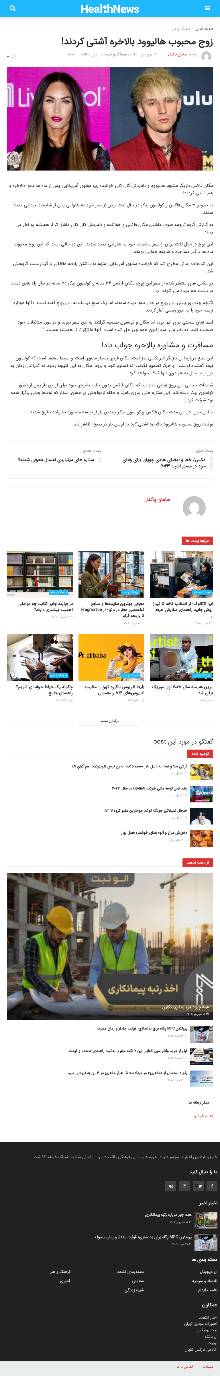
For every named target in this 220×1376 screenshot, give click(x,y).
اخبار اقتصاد (208, 1317)
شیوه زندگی (134, 1290)
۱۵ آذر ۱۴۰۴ (134, 700)
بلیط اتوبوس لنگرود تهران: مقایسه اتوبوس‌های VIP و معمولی (114, 690)
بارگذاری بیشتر (110, 721)
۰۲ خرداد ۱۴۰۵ (61, 617)
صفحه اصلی (204, 29)
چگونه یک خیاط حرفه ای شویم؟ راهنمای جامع (44, 690)
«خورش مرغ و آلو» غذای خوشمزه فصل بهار (154, 833)
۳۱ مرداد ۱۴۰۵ (176, 1036)
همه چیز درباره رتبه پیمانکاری (185, 1007)
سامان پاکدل (177, 54)
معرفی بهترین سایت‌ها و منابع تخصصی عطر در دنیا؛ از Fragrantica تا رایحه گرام (112, 609)
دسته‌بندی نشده (130, 1272)
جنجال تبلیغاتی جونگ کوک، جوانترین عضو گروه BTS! (146, 811)
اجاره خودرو (203, 1116)
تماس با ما (185, 1367)
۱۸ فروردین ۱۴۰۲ (145, 54)
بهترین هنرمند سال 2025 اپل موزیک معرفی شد (184, 690)
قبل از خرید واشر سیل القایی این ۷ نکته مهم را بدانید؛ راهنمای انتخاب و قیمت (128, 1051)
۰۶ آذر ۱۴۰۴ (63, 700)
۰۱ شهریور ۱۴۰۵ (196, 1014)
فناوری (65, 1281)
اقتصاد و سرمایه (204, 1281)
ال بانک (211, 1337)
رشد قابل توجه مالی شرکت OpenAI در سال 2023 (149, 788)
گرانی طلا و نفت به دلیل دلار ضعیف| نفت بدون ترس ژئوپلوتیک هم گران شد (129, 766)
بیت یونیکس (207, 1330)
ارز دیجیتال (208, 1272)
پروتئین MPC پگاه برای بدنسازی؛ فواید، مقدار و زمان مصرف (142, 1028)
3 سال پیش (176, 773)
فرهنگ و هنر (181, 29)
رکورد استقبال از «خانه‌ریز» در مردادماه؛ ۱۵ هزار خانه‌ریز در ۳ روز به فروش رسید (127, 1073)
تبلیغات (207, 1367)
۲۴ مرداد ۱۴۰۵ (204, 623)
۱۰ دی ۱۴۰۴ (206, 700)
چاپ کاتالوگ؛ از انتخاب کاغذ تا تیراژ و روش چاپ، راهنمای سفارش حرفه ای (184, 609)
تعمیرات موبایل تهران (200, 1324)
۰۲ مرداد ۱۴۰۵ (132, 623)
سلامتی (138, 1281)
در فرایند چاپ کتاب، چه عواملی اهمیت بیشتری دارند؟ (45, 606)
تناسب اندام (207, 1290)
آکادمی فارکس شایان (201, 1349)
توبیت (212, 1343)
